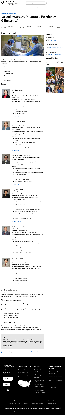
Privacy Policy (26, 403)
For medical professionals (55, 384)
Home (2, 8)
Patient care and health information (54, 372)
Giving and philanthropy (55, 380)
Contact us (8, 378)
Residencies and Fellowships (9, 13)
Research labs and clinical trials (55, 377)
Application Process (10, 27)
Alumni (58, 27)
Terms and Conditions (14, 403)
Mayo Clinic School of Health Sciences (39, 380)
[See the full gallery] (50, 71)
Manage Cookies (52, 403)
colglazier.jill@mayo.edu (55, 40)
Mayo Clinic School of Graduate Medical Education (39, 375)
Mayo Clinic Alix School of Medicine (40, 370)
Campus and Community (37, 8)
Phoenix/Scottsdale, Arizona (23, 375)
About (49, 8)
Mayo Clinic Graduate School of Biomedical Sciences (39, 386)
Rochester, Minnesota (23, 369)
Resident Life (51, 27)
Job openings (53, 387)
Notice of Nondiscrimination (39, 403)
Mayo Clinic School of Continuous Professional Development (39, 392)
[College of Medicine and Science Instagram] (8, 390)
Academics (9, 8)
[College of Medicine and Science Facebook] (4, 390)
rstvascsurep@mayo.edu (55, 54)
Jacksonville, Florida (23, 372)
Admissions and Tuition (21, 8)
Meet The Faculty (29, 27)
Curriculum (22, 27)
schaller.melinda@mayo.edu (56, 47)
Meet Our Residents (39, 27)
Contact (51, 3)
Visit (56, 3)
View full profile (16, 117)
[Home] (11, 3)
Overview (3, 27)
